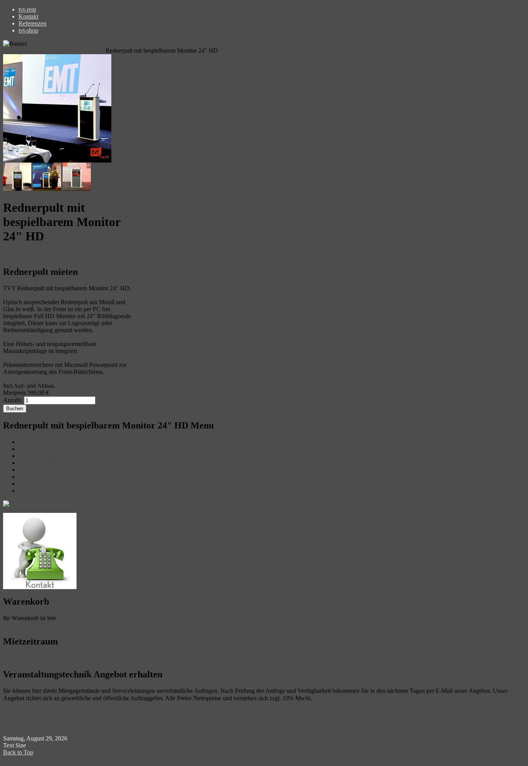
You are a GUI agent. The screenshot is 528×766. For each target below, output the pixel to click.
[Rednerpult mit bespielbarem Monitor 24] (57, 160)
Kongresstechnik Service (72, 50)
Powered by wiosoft (27, 759)
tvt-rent (30, 50)
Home (10, 50)
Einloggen (15, 625)
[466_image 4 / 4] (77, 188)
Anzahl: (12, 400)
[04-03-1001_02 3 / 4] (48, 188)
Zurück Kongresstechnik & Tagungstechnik (56, 255)
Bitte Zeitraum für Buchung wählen (46, 658)
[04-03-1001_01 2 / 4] (18, 188)
